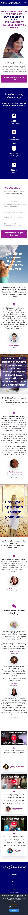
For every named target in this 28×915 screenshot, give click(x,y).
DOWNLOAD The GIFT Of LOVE (14, 78)
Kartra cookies (17, 901)
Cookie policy (10, 901)
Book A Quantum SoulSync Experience (14, 234)
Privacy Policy (14, 904)
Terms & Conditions (14, 892)
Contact (14, 884)
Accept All (14, 910)
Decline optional (14, 907)
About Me (14, 877)
